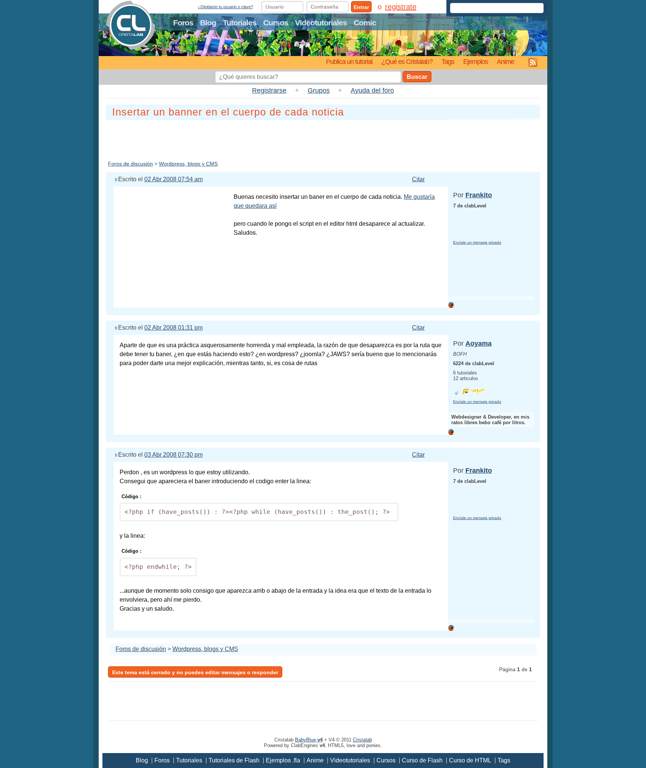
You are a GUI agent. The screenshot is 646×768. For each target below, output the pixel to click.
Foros (183, 22)
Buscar (417, 77)
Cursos (275, 22)
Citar (418, 179)
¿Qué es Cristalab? (407, 61)
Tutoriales (239, 22)
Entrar (361, 7)
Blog (208, 22)
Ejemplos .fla (283, 760)
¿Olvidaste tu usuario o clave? (225, 6)
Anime (505, 61)
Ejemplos (475, 61)
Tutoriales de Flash (234, 760)
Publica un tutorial (349, 61)
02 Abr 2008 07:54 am (173, 179)
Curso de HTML (470, 760)
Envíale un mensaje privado (477, 242)
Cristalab (362, 740)
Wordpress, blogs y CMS (188, 164)
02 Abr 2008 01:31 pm (173, 327)
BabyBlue (309, 740)
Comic (365, 22)
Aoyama (478, 343)
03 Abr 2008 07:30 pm (173, 454)
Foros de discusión (130, 164)
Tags (448, 61)
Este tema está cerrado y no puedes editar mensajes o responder (195, 672)
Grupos (319, 90)
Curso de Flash (422, 760)
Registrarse (269, 90)
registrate (400, 7)
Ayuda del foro (372, 90)
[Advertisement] (323, 138)
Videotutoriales (321, 22)
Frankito (478, 195)
